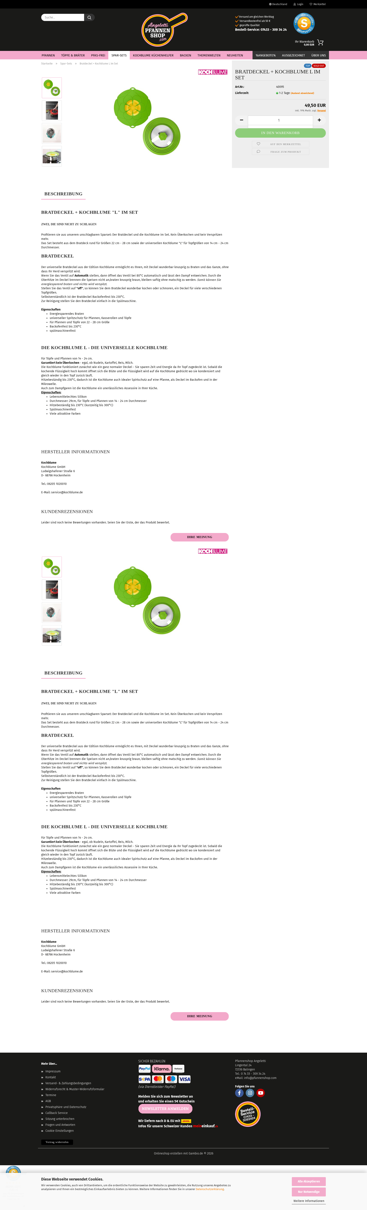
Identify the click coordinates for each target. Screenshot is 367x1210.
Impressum (53, 1071)
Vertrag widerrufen (57, 1142)
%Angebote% (266, 55)
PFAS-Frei (98, 55)
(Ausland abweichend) (302, 93)
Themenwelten (209, 55)
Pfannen (48, 55)
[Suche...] (89, 17)
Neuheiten (235, 55)
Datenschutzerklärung (210, 1189)
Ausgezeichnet (293, 55)
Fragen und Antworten (60, 1125)
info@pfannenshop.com (260, 1078)
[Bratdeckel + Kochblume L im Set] (147, 122)
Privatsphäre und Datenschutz (65, 1107)
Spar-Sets (119, 55)
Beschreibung (63, 193)
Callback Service (56, 1113)
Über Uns (318, 55)
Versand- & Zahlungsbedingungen (68, 1083)
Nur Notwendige (309, 1192)
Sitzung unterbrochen (59, 1119)
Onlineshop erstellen (168, 1153)
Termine (50, 1095)
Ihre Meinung (199, 537)
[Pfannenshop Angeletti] (164, 29)
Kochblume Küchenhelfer (153, 55)
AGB (48, 1101)
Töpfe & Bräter (73, 55)
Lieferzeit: (242, 93)
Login (299, 4)
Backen (185, 55)
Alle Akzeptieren (309, 1181)
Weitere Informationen (309, 1201)
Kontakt (50, 1077)
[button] (241, 120)
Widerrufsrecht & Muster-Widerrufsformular (74, 1089)
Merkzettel (319, 4)
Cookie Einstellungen (59, 1131)
